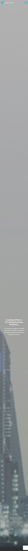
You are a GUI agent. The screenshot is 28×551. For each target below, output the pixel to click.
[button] (26, 3)
